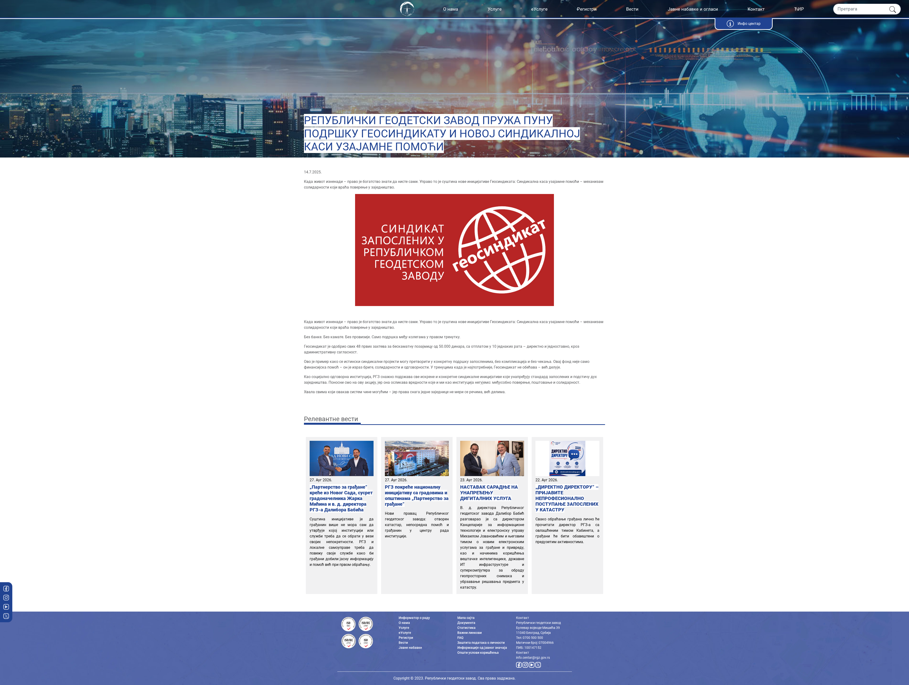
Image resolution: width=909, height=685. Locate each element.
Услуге (495, 9)
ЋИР (799, 9)
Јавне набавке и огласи (693, 9)
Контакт (756, 9)
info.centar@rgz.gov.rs (533, 657)
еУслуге (539, 9)
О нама (450, 9)
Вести (632, 9)
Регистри (587, 9)
